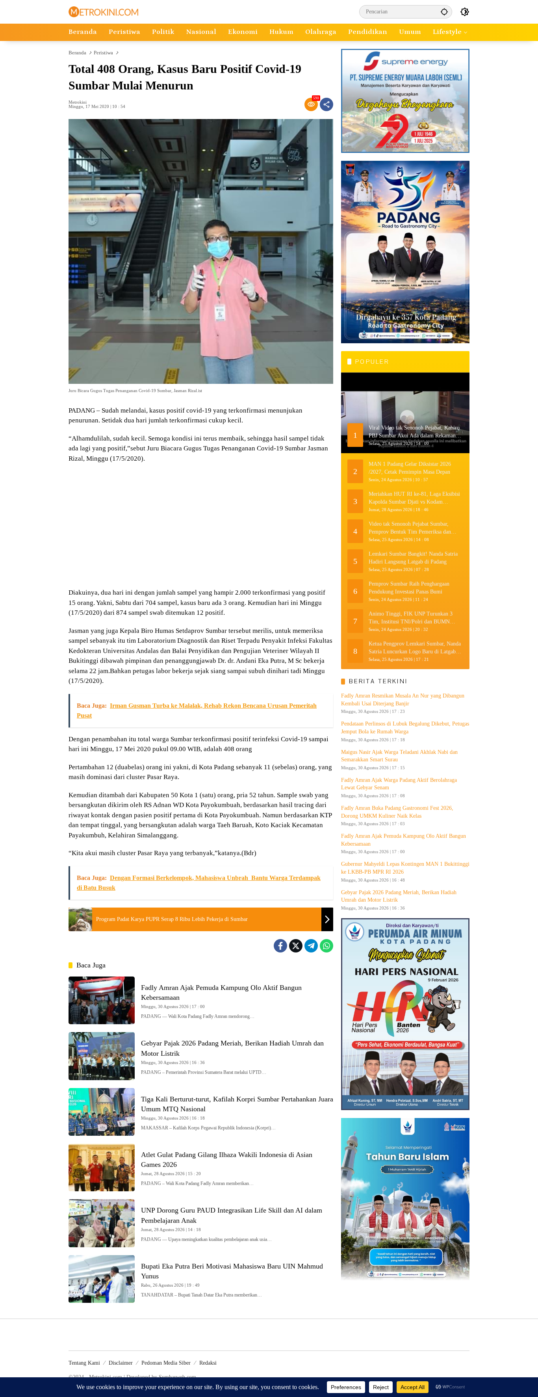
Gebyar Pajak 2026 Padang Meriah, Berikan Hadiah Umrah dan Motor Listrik (398, 896)
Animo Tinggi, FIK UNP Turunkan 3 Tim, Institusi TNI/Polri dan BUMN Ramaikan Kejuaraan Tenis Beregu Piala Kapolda (413, 618)
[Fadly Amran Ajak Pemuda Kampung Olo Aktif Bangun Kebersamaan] (102, 1000)
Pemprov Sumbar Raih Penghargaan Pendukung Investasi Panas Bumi (409, 588)
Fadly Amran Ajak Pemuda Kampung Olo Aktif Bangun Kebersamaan (403, 840)
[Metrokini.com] (103, 11)
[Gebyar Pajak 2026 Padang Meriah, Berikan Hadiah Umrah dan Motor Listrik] (102, 1056)
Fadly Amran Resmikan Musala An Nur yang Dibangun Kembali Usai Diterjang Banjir (402, 700)
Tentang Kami (84, 1363)
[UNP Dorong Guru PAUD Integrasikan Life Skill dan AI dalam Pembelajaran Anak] (102, 1223)
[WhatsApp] (326, 945)
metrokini (78, 102)
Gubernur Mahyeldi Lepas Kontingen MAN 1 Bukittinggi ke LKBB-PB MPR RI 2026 (405, 868)
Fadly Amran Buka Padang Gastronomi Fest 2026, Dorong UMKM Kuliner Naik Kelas (397, 812)
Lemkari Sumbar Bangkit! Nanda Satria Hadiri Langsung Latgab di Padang (413, 558)
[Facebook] (280, 945)
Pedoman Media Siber (166, 1363)
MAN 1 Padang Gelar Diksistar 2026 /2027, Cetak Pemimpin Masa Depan (410, 468)
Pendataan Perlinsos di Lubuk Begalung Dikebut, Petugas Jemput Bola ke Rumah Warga (405, 728)
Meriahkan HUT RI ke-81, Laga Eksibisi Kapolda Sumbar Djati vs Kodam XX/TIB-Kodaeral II (414, 498)
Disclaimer (121, 1363)
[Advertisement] (201, 526)
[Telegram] (311, 945)
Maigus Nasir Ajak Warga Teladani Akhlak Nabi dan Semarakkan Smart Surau (399, 756)
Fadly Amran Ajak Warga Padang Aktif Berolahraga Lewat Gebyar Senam (399, 784)
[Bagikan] (326, 104)
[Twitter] (295, 945)
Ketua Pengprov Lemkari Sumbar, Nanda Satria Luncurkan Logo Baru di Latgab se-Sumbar (415, 648)
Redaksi (208, 1363)
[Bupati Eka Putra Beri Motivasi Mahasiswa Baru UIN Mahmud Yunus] (102, 1279)
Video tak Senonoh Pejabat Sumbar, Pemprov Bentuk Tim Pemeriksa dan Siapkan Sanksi (410, 528)
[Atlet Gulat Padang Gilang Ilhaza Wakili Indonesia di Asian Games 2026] (102, 1167)
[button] (444, 11)
